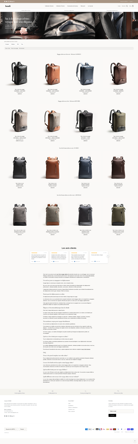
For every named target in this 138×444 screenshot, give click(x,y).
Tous (22, 44)
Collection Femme (60, 6)
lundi (8, 432)
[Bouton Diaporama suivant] (108, 255)
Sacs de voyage (14, 48)
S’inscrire (112, 415)
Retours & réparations (72, 407)
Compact (7, 44)
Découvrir (83, 6)
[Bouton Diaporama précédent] (30, 255)
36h (18, 44)
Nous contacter (71, 411)
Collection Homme (49, 6)
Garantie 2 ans (71, 409)
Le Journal (90, 6)
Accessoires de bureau (72, 6)
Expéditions (70, 405)
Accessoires (21, 48)
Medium (13, 44)
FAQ (69, 403)
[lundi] (8, 6)
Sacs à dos (7, 48)
